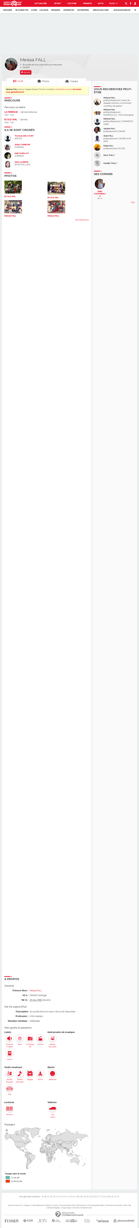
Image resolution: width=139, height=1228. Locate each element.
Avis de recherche (121, 10)
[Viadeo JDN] (87, 1221)
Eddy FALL (108, 146)
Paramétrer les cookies (114, 1205)
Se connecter (21, 10)
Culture (71, 3)
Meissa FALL (10, 216)
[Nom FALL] (97, 155)
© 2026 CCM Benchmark (82, 1208)
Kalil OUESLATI (22, 153)
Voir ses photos (82, 220)
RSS (73, 1205)
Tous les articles (65, 1205)
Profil (20, 81)
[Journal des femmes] (11, 1221)
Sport (57, 3)
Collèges (43, 10)
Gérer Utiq (127, 1205)
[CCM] (28, 1221)
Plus (112, 3)
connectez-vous (62, 89)
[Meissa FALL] (11, 64)
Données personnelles (96, 1205)
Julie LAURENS (22, 162)
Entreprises (83, 10)
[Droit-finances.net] (56, 1221)
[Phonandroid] (124, 1221)
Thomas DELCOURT (24, 136)
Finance (87, 3)
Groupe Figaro (66, 1208)
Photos (45, 81)
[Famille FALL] (97, 163)
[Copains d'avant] (71, 1221)
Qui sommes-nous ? (15, 1205)
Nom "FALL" (109, 155)
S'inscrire (7, 10)
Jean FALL (108, 136)
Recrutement (82, 1205)
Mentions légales (53, 1208)
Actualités (41, 3)
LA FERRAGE (11, 112)
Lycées (34, 10)
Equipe (27, 1205)
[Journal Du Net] (42, 1221)
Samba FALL (109, 128)
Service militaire (100, 10)
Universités (68, 10)
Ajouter (27, 72)
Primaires (55, 10)
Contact (55, 1205)
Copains (74, 81)
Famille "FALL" (110, 163)
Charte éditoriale (37, 1205)
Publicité (48, 1205)
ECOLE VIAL (10, 119)
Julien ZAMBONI (22, 144)
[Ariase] (102, 1220)
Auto (101, 3)
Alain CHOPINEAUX (100, 193)
